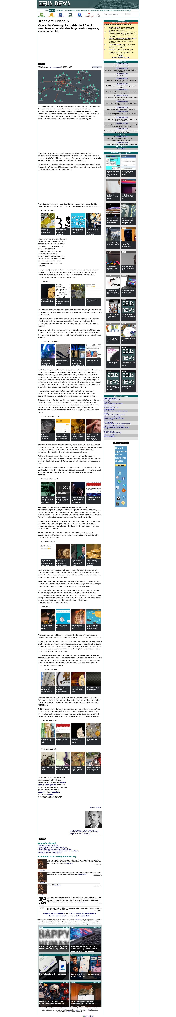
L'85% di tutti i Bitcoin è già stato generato (77, 436)
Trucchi (77, 10)
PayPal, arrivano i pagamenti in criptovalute (46, 436)
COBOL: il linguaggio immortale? (113, 403)
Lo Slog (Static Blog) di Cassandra (80, 833)
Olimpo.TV (107, 402)
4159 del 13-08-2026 (122, 84)
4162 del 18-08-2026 (122, 68)
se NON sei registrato (81, 916)
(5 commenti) (96, 927)
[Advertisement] (53, 48)
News (121, 10)
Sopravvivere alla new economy (114, 426)
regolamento (78, 919)
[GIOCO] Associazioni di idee (112, 400)
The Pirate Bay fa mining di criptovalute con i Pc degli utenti (62, 690)
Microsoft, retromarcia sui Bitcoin (76, 740)
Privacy (106, 413)
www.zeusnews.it (55, 67)
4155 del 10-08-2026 (122, 101)
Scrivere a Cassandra (76, 830)
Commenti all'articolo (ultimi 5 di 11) (57, 856)
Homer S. (42, 905)
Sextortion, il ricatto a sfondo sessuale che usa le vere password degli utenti (78, 501)
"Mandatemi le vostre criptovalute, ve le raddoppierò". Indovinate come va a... (47, 563)
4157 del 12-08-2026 (122, 90)
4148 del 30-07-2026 (122, 142)
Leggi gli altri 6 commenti (53, 913)
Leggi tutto (69, 863)
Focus (66, 10)
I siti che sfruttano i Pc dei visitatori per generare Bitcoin (93, 627)
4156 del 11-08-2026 (122, 95)
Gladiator (42, 870)
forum (69, 1011)
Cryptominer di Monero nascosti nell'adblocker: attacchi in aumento (47, 362)
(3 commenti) (64, 982)
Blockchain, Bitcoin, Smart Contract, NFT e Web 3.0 (78, 230)
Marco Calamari (96, 807)
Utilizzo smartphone (109, 436)
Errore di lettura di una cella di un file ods (116, 411)
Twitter (85, 830)
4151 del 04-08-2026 (122, 123)
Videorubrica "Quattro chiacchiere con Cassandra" (84, 831)
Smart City (112, 49)
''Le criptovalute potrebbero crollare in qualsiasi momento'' (93, 562)
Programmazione (109, 409)
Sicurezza (71, 10)
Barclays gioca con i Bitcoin (48, 845)
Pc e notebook (108, 422)
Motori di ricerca (109, 431)
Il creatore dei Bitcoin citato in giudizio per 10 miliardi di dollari (61, 562)
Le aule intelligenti (114, 27)
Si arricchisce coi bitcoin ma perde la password (62, 361)
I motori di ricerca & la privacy (112, 432)
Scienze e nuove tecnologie (112, 417)
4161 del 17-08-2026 (122, 74)
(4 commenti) (96, 955)
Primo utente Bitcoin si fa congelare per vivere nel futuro (93, 769)
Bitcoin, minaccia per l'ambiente (61, 626)
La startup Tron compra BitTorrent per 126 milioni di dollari (62, 500)
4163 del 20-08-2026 (122, 64)
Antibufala (108, 10)
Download (115, 10)
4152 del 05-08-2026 (122, 117)
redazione (77, 1010)
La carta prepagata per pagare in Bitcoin (63, 768)
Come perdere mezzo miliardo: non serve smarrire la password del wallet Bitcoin (78, 363)
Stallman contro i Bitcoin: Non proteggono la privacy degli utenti (93, 437)
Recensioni (59, 10)
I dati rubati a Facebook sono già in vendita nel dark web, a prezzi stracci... (47, 501)
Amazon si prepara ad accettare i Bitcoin (47, 300)
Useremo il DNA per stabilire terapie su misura (122, 38)
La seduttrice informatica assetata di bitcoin (62, 301)
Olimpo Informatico (121, 396)
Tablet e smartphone (110, 435)
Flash (125, 10)
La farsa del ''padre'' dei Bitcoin (62, 740)
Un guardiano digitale (115, 44)
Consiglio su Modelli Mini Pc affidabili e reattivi (117, 423)
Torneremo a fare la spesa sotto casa (120, 32)
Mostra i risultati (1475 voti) (120, 57)
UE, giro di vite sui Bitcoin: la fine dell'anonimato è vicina (47, 690)
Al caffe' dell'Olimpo (110, 398)
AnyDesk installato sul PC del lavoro (114, 415)
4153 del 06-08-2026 (122, 111)
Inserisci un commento (58, 916)
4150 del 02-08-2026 (122, 129)
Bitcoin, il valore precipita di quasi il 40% (78, 627)
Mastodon (91, 830)
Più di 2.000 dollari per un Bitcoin (93, 688)
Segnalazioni (94, 10)
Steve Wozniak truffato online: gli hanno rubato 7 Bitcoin (77, 562)
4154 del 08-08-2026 (122, 107)
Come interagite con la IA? (111, 407)
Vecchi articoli (121, 149)
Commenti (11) (96, 67)
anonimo (55, 792)
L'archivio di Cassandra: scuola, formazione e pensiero (86, 835)
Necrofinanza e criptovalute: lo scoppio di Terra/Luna (61, 231)
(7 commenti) (64, 927)
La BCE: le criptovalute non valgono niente (46, 230)
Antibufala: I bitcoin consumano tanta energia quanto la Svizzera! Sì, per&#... (63, 437)
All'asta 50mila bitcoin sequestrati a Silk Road (78, 769)
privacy (90, 1009)
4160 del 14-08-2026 (122, 78)
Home (47, 10)
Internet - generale (109, 406)
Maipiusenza (85, 10)
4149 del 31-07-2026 (122, 136)
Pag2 (129, 10)
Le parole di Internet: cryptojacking (93, 498)
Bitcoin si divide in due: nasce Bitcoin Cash (78, 689)
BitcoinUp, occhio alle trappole (92, 361)
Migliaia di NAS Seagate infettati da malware (47, 740)
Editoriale (52, 10)
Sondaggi (101, 10)
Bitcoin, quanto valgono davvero (49, 853)
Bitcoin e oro (76, 300)
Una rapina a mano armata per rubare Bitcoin (47, 627)
